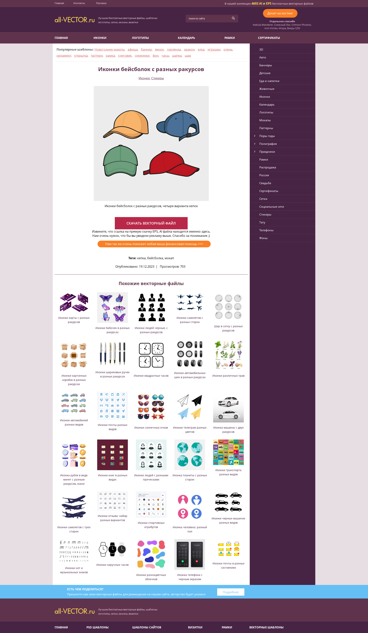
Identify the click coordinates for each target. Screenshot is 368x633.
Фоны (263, 238)
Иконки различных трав (228, 375)
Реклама (101, 3)
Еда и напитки (269, 81)
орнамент (64, 55)
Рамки (229, 38)
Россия (264, 175)
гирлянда (174, 49)
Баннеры (265, 65)
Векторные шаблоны (266, 627)
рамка (110, 55)
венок (159, 49)
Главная (59, 3)
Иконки (100, 38)
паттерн (97, 55)
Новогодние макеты (109, 49)
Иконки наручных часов (112, 565)
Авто (262, 57)
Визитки (195, 627)
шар (188, 55)
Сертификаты (269, 38)
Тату (262, 222)
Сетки (263, 199)
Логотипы (140, 38)
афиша (133, 49)
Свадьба (265, 183)
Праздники (267, 151)
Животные (266, 89)
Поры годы (267, 136)
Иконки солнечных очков (151, 427)
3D (261, 49)
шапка (177, 55)
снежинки (142, 55)
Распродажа (267, 167)
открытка (81, 55)
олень (227, 49)
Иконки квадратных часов (151, 375)
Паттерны (266, 128)
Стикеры (157, 78)
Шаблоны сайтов (146, 627)
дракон (189, 49)
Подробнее (231, 592)
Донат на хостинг (280, 13)
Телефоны (266, 230)
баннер (146, 49)
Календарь (186, 38)
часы (165, 55)
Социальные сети (271, 206)
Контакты (79, 3)
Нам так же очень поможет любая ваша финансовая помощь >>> (154, 244)
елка (201, 49)
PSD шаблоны (97, 627)
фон (156, 55)
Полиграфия (268, 144)
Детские (264, 73)
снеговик (125, 55)
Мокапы (265, 120)
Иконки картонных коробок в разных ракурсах (74, 380)
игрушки (214, 49)
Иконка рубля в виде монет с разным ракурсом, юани (74, 479)
